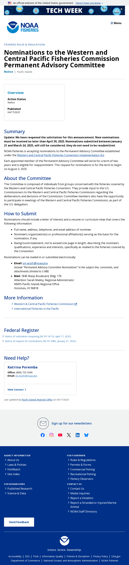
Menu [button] (117, 23)
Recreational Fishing (83, 474)
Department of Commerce (25, 560)
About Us (13, 460)
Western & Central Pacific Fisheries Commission (44, 304)
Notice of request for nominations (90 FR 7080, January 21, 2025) (40, 341)
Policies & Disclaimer (78, 556)
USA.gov (115, 556)
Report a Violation (81, 498)
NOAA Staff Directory (83, 511)
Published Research (19, 488)
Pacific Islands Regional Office (37, 399)
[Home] (21, 26)
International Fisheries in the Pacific (36, 309)
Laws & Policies (16, 465)
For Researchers (14, 484)
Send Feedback (19, 522)
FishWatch (13, 469)
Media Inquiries (80, 493)
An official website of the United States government (57, 3)
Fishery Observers (81, 479)
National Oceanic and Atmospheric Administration (71, 560)
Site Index (13, 474)
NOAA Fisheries (109, 560)
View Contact (16, 389)
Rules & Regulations (83, 460)
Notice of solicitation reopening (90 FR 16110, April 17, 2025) (38, 336)
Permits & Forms (80, 465)
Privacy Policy (100, 556)
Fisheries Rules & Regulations (24, 44)
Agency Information (17, 455)
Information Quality (52, 556)
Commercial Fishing (82, 469)
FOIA (35, 556)
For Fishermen (76, 455)
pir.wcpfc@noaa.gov (35, 263)
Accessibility (15, 556)
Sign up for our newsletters (72, 423)
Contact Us (74, 484)
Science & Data (16, 493)
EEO (27, 556)
